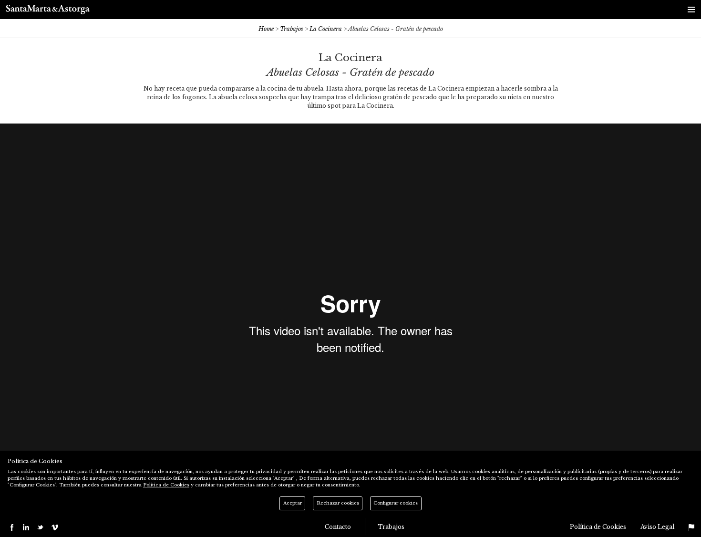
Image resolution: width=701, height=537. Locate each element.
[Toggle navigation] (691, 9)
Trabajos (291, 28)
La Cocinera (325, 28)
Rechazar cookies (338, 503)
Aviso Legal (657, 526)
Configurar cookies (395, 503)
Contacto (338, 526)
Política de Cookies (598, 526)
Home (266, 28)
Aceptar (292, 503)
